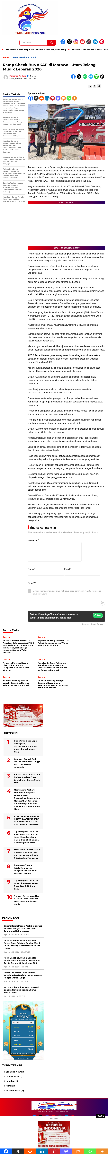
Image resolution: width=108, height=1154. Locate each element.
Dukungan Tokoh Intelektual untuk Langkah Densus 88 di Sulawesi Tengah (25, 869)
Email (67, 569)
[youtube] (83, 44)
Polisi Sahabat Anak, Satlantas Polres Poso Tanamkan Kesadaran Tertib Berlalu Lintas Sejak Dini (22, 960)
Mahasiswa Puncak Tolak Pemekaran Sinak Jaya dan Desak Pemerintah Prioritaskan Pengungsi (27, 854)
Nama (31, 569)
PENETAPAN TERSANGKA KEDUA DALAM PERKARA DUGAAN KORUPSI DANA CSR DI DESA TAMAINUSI (26, 820)
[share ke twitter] (80, 78)
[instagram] (76, 44)
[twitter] (70, 44)
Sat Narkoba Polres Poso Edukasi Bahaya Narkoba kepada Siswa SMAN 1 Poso (21, 990)
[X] (36, 98)
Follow (97, 615)
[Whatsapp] (69, 98)
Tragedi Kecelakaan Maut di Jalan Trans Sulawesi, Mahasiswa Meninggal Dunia (27, 900)
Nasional (24, 57)
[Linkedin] (47, 98)
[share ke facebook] (74, 78)
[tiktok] (89, 44)
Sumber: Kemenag (23, 1058)
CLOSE (100, 1116)
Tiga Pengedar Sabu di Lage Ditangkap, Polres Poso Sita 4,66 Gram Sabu (26, 884)
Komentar (33, 540)
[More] (74, 98)
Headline (12, 1081)
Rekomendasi (15, 1090)
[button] (90, 86)
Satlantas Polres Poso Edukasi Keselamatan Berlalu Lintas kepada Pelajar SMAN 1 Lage (23, 975)
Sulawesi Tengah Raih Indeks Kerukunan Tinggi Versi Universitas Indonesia (27, 763)
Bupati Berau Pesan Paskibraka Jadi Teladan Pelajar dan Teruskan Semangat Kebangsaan (23, 928)
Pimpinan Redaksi (17, 76)
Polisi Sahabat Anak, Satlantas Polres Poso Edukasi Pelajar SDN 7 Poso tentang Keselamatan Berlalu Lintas (22, 944)
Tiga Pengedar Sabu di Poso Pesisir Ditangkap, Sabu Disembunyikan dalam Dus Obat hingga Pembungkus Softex (26, 837)
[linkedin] (96, 44)
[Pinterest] (52, 98)
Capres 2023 (14, 1076)
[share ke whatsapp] (85, 78)
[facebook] (63, 44)
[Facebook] (30, 98)
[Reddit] (41, 98)
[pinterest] (102, 44)
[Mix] (63, 98)
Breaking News (15, 1072)
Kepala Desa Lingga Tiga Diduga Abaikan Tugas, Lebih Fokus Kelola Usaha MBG (27, 778)
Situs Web (33, 583)
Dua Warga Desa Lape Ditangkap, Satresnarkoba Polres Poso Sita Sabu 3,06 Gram (25, 746)
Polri (33, 57)
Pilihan (11, 1086)
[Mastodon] (58, 98)
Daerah (15, 57)
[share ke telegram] (91, 78)
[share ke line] (97, 78)
